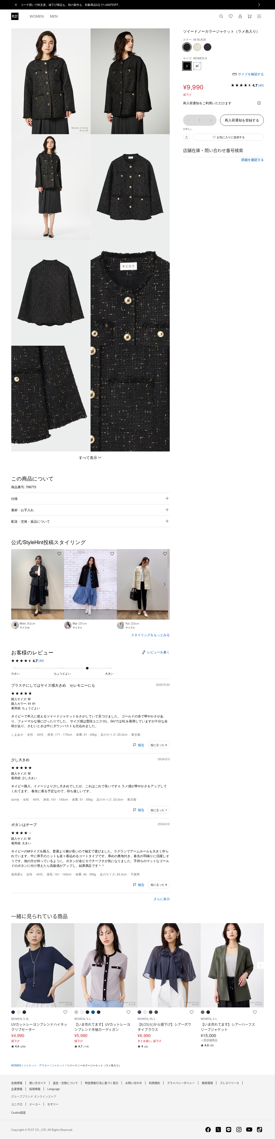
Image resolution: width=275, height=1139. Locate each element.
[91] (207, 47)
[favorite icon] (65, 1012)
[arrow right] (165, 584)
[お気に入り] (230, 16)
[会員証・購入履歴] (240, 16)
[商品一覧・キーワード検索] (259, 16)
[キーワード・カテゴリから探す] (221, 16)
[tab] (37, 16)
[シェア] (186, 137)
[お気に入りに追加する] (59, 554)
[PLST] (14, 16)
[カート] (249, 16)
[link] (142, 4)
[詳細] (259, 103)
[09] (187, 47)
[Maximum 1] (211, 120)
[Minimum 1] (188, 120)
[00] (197, 47)
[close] (16, 4)
